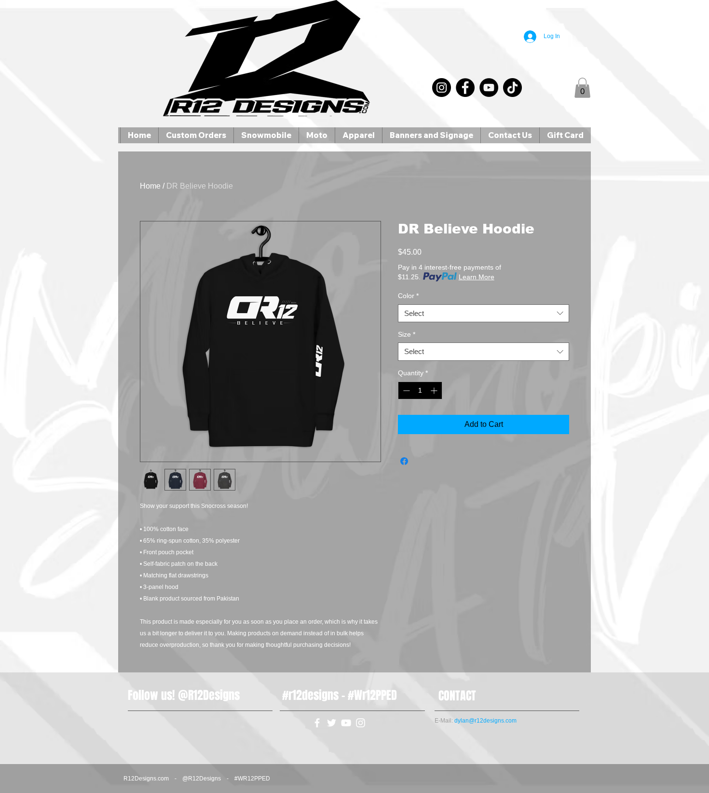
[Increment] (435, 390)
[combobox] (483, 313)
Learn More (476, 277)
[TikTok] (512, 87)
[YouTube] (488, 87)
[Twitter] (332, 723)
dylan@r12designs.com (485, 720)
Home (150, 186)
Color (408, 296)
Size (406, 334)
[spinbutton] (420, 390)
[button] (582, 88)
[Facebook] (465, 87)
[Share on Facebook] (404, 461)
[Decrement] (405, 390)
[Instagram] (441, 87)
